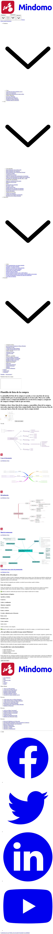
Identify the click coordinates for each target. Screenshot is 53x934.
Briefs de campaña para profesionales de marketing (17, 176)
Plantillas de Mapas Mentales (12, 99)
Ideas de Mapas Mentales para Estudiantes (12, 723)
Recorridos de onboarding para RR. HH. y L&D (16, 178)
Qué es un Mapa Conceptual (12, 357)
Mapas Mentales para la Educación (13, 169)
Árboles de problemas (11, 193)
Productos (3, 15)
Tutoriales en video (10, 352)
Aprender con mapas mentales (12, 266)
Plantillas (2, 374)
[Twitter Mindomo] (27, 831)
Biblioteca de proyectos (11, 182)
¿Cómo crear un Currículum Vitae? (11, 702)
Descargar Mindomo (10, 96)
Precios (23, 19)
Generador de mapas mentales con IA (14, 91)
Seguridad (21, 932)
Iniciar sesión (4, 21)
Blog (4, 679)
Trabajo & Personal (10, 365)
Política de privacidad (14, 932)
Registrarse (9, 21)
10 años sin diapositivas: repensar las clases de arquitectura (19, 275)
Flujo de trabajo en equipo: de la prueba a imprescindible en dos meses (21, 274)
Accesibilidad (27, 932)
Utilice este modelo (19, 421)
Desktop (8, 367)
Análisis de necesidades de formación (14, 194)
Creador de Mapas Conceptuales (13, 358)
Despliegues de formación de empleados (15, 189)
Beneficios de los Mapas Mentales (13, 195)
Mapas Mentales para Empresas (13, 171)
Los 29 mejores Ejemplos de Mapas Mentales (16, 346)
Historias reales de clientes (12, 271)
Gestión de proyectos (10, 187)
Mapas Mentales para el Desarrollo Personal (15, 172)
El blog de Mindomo (10, 368)
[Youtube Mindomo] (27, 930)
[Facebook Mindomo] (27, 782)
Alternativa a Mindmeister (9, 726)
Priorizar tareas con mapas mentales (14, 269)
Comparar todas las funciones (12, 100)
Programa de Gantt (10, 347)
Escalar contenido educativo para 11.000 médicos (17, 272)
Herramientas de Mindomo (12, 97)
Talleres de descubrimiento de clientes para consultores (18, 177)
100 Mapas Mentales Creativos (10, 693)
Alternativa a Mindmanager (9, 728)
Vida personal (9, 374)
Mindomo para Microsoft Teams (10, 716)
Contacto (5, 682)
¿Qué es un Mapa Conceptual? (10, 710)
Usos (8, 17)
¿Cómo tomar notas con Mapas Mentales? (12, 699)
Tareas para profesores (11, 364)
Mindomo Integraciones (8, 725)
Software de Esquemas (11, 92)
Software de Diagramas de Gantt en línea (15, 94)
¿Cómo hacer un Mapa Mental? (13, 348)
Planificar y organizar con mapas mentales (15, 267)
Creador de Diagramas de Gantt (13, 349)
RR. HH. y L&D (10, 186)
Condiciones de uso (5, 932)
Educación (8, 363)
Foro (7, 354)
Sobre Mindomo (6, 677)
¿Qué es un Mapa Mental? (9, 688)
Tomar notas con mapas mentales (13, 270)
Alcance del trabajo (10, 191)
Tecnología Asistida (10, 173)
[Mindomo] (26, 13)
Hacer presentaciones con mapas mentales (15, 265)
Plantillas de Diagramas (11, 360)
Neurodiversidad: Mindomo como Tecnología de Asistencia (16, 722)
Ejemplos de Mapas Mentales (9, 691)
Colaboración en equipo (11, 174)
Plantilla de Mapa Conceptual (12, 359)
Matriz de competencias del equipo (13, 181)
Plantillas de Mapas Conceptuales (10, 711)
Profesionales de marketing (12, 184)
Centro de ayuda (9, 353)
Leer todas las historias (11, 276)
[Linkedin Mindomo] (27, 881)
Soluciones (13, 14)
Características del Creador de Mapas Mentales (13, 704)
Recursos (19, 15)
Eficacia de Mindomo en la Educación (11, 721)
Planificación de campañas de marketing (15, 188)
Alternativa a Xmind (7, 727)
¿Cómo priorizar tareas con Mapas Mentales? (13, 700)
